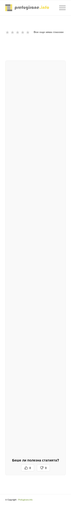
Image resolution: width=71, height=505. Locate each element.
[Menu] (60, 7)
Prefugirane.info (25, 499)
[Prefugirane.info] (29, 7)
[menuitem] (60, 7)
